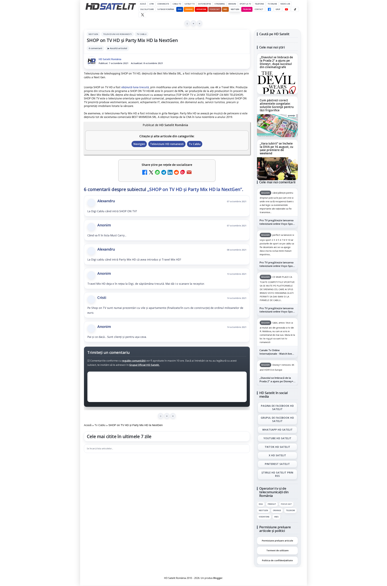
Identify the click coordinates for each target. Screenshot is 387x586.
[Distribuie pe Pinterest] (182, 172)
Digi (261, 504)
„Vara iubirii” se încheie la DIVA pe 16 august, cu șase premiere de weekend (276, 148)
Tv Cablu (141, 34)
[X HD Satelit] (142, 14)
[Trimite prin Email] (189, 172)
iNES (225, 9)
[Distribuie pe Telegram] (163, 172)
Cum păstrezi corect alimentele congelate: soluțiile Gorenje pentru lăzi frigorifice (277, 105)
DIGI (179, 9)
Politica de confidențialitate (277, 560)
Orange (189, 9)
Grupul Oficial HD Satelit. (144, 365)
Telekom (247, 9)
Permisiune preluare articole (277, 540)
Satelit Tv (189, 4)
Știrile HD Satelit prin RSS (277, 474)
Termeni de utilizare (277, 550)
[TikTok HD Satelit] (295, 9)
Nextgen (235, 9)
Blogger (218, 578)
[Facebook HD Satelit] (269, 9)
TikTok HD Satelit (277, 447)
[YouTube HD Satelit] (286, 9)
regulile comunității (134, 360)
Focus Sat (215, 9)
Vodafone (201, 9)
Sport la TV (245, 4)
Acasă (143, 4)
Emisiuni (232, 4)
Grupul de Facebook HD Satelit (277, 419)
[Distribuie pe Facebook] (144, 172)
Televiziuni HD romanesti (117, 34)
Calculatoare (147, 9)
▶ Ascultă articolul (117, 48)
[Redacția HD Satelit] (92, 61)
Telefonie (259, 4)
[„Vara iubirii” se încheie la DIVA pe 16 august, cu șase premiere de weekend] (277, 168)
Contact (259, 9)
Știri (152, 4)
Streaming (220, 4)
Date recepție (204, 4)
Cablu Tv (177, 4)
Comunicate (163, 4)
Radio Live (285, 4)
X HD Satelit (277, 455)
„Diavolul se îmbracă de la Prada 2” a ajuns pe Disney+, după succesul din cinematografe (276, 62)
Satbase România (165, 9)
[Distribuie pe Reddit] (176, 172)
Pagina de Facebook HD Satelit (277, 407)
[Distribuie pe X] (151, 172)
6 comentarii (95, 48)
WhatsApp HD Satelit (277, 429)
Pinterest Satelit (277, 464)
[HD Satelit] (110, 6)
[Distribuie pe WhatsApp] (157, 172)
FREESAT (272, 504)
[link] (277, 73)
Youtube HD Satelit (277, 438)
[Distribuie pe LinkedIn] (170, 172)
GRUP (278, 9)
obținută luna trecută (135, 87)
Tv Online (272, 4)
